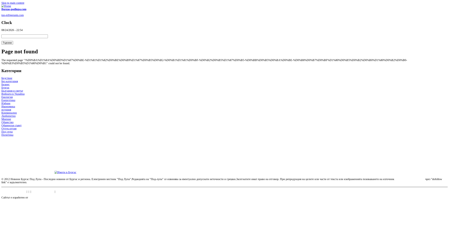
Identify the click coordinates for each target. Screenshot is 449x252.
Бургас (5, 87)
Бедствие (6, 78)
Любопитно (8, 115)
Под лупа (7, 131)
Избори (5, 103)
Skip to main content (12, 2)
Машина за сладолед (13, 191)
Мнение (6, 119)
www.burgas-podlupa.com (409, 179)
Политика (7, 134)
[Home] (6, 6)
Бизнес (5, 84)
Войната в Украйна (13, 93)
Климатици (63, 191)
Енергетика (8, 100)
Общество (7, 122)
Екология (7, 97)
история (6, 109)
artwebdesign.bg (38, 197)
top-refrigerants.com (12, 15)
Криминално (9, 112)
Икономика (8, 106)
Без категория (9, 81)
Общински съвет (11, 125)
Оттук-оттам (8, 128)
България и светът (12, 90)
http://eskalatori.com (43, 191)
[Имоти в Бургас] (65, 172)
